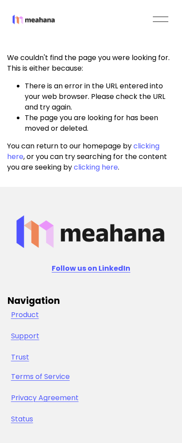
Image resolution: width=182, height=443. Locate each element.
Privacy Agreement (45, 398)
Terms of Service (40, 376)
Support (25, 336)
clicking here (96, 167)
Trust (20, 357)
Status (22, 419)
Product (25, 315)
